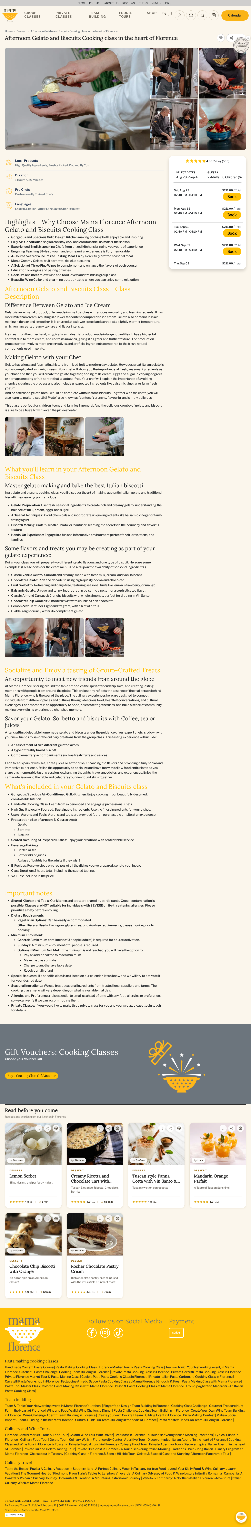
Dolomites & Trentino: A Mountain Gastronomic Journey (100, 1478)
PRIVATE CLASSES (63, 14)
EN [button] (164, 14)
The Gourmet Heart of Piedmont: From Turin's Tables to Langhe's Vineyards (75, 1473)
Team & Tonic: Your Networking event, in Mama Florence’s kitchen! (53, 1406)
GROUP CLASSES (32, 14)
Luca (200, 1160)
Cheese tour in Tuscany (46, 1454)
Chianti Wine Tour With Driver (91, 1435)
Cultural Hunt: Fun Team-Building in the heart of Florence (116, 1420)
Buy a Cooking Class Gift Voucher (31, 1076)
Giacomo (18, 1160)
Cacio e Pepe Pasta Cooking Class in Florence (114, 1377)
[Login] (180, 15)
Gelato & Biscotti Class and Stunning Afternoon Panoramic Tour (183, 1454)
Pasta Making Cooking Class (76, 1367)
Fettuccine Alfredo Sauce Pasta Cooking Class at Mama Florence (108, 1381)
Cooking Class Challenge (189, 1406)
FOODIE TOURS (125, 14)
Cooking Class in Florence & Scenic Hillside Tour (100, 1454)
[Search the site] (202, 15)
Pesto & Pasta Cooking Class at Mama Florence (149, 1386)
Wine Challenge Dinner (95, 1410)
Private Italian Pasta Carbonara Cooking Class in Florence (191, 1377)
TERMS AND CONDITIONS (22, 1500)
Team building (18, 1399)
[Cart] (214, 15)
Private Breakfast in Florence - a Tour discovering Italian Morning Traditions (131, 1449)
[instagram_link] (105, 1333)
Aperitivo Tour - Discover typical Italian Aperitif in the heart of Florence (175, 1439)
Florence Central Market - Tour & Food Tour (36, 1435)
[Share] (47, 1128)
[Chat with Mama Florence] (241, 1517)
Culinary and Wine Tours (27, 1428)
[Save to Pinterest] (56, 1128)
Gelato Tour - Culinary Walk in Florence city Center (86, 1439)
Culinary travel (18, 1462)
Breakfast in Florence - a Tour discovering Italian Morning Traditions (164, 1435)
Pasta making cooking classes (31, 1361)
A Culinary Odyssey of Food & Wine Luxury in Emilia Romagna (177, 1473)
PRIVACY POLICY (84, 1500)
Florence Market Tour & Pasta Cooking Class (131, 1367)
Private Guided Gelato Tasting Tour (49, 1449)
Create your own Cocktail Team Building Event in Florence (139, 1415)
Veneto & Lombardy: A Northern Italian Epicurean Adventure (186, 1478)
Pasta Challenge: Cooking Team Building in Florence (71, 1372)
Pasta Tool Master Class (22, 1386)
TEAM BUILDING (97, 14)
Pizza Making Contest (199, 1415)
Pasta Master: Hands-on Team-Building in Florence (195, 1420)
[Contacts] (191, 15)
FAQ (46, 1500)
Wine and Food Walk (62, 1410)
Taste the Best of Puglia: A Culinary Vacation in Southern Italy (49, 1469)
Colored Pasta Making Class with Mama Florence (77, 1386)
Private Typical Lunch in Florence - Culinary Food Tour (108, 1444)
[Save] (38, 1128)
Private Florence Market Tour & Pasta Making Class (42, 1377)
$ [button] (171, 14)
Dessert (21, 31)
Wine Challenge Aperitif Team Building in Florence (59, 1415)
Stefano (79, 1160)
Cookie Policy (16, 1514)
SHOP (152, 13)
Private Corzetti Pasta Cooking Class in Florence (206, 1372)
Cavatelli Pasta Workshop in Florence (32, 1381)
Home (9, 31)
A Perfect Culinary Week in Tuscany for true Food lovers (135, 1469)
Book (232, 196)
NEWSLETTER (61, 1500)
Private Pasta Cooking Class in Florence (140, 1372)
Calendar (235, 15)
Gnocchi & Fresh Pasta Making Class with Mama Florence (199, 1381)
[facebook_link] (92, 1333)
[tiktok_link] (118, 1333)
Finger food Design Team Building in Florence (136, 1406)
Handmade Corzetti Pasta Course (29, 1367)
